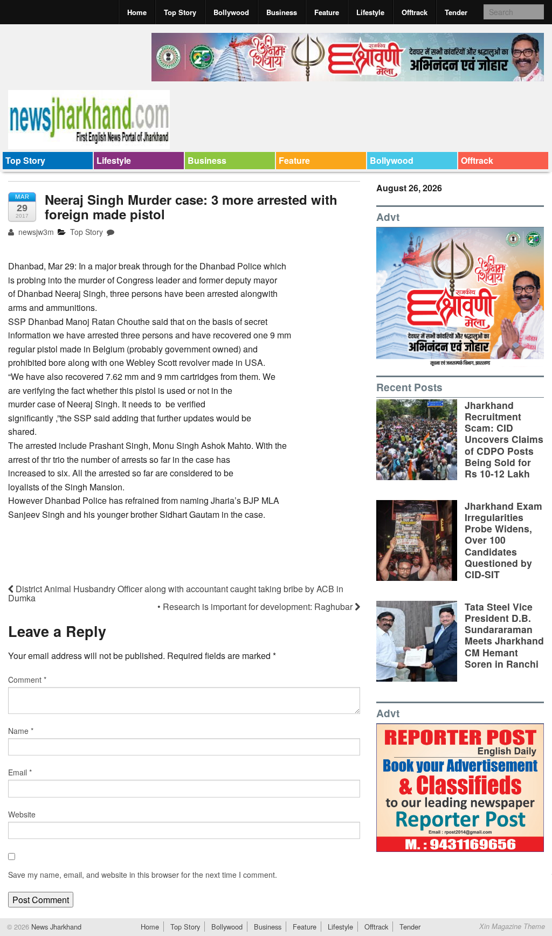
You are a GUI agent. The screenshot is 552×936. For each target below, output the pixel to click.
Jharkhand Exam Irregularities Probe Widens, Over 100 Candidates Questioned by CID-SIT (503, 540)
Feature (326, 12)
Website (22, 814)
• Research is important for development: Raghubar (256, 606)
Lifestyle (370, 12)
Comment (27, 679)
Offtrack (414, 12)
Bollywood (231, 12)
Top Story (180, 12)
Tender (456, 12)
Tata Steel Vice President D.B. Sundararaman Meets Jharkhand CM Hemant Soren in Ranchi (504, 635)
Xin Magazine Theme (512, 926)
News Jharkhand (55, 926)
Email (20, 772)
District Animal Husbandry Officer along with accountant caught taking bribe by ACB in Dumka (175, 593)
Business (281, 12)
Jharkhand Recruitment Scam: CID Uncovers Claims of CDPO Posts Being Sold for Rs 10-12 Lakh (504, 439)
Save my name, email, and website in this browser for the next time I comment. (142, 874)
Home (137, 12)
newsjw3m (35, 231)
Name (20, 730)
